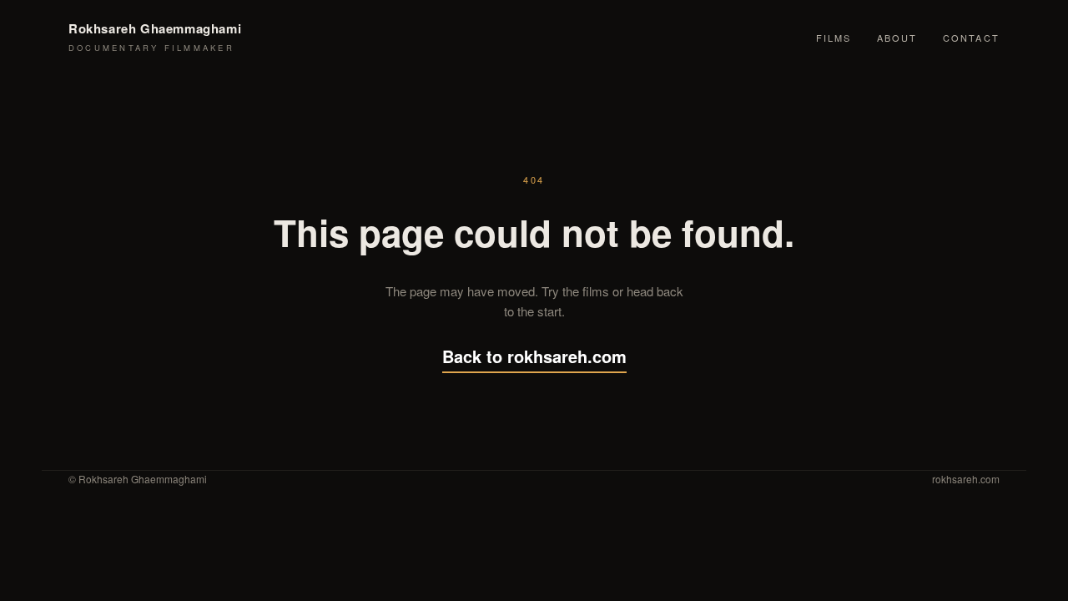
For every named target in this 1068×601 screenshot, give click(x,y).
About (897, 37)
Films (834, 37)
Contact (971, 37)
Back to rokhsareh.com (534, 356)
